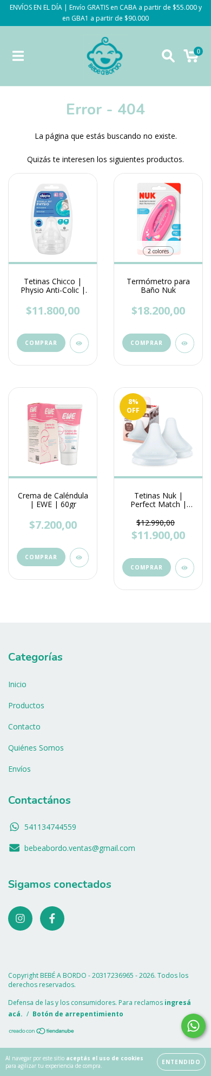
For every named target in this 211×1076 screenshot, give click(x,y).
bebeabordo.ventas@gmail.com (79, 848)
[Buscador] (168, 56)
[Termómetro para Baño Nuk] (184, 343)
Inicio (17, 684)
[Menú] (18, 56)
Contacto (24, 726)
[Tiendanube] (42, 1032)
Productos (26, 705)
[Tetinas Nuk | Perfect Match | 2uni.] (184, 568)
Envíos (19, 769)
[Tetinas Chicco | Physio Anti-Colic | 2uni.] (79, 343)
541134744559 (50, 827)
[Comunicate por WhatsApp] (193, 1026)
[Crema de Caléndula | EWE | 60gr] (79, 557)
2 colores (158, 251)
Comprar (41, 343)
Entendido (181, 1062)
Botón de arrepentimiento (77, 1014)
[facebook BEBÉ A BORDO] (52, 918)
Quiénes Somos (36, 747)
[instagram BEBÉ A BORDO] (20, 918)
